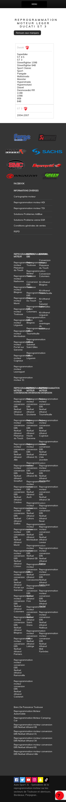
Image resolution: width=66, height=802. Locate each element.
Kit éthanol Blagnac (44, 283)
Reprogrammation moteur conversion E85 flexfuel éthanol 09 (36, 552)
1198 (20, 93)
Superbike (22, 54)
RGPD (17, 231)
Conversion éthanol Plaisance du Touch (44, 264)
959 (19, 98)
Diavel (20, 87)
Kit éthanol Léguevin (44, 313)
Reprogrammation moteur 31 (23, 379)
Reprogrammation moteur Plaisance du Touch (23, 266)
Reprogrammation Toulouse (36, 264)
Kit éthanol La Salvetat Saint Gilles (44, 302)
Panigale (21, 73)
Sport (20, 71)
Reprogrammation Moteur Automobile (27, 712)
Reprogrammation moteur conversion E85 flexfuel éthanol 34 (48, 493)
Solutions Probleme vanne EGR (29, 220)
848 (19, 101)
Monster (21, 79)
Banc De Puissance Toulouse (28, 707)
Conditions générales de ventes (30, 225)
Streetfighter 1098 (27, 62)
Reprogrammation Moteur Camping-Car (32, 719)
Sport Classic (24, 68)
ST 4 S (20, 57)
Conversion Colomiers (44, 275)
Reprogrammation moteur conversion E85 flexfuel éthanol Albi (33, 752)
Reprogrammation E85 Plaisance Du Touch (36, 296)
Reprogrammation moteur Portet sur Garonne (23, 346)
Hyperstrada (24, 82)
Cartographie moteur (25, 196)
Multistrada (23, 76)
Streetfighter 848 (26, 65)
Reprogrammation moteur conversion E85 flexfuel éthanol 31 (36, 450)
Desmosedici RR (26, 90)
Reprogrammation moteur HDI (29, 202)
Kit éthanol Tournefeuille (45, 292)
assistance (59, 795)
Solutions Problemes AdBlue (28, 214)
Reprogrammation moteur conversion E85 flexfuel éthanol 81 (36, 469)
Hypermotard (24, 84)
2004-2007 (23, 115)
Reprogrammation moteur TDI (29, 208)
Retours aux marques (27, 32)
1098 (20, 95)
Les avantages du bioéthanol (44, 324)
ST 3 (19, 59)
